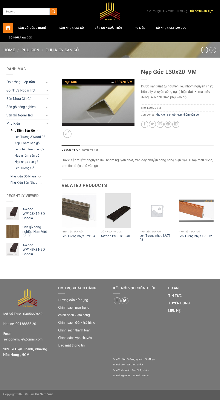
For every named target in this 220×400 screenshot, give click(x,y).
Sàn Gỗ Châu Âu (135, 364)
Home (9, 50)
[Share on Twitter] (152, 124)
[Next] (213, 222)
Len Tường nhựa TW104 (78, 236)
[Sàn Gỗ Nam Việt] (110, 11)
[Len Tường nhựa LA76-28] (157, 210)
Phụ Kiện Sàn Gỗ (62, 50)
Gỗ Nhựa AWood (20, 37)
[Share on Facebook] (144, 124)
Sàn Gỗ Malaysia (121, 370)
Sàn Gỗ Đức (119, 364)
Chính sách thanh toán (74, 330)
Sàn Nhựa (150, 359)
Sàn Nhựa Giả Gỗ (71, 27)
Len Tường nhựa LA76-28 (155, 238)
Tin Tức (168, 11)
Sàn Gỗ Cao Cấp (141, 375)
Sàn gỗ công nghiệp (33, 27)
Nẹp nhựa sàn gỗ (26, 162)
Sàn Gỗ (116, 359)
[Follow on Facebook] (117, 300)
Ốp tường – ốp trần (20, 82)
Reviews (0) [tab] (90, 149)
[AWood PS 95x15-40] (118, 210)
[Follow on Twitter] (124, 300)
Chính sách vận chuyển (75, 338)
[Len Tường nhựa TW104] (79, 210)
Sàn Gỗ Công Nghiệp (132, 359)
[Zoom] (67, 134)
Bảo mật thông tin (71, 345)
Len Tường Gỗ (24, 168)
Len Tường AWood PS (30, 137)
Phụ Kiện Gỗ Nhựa (23, 176)
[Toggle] (47, 82)
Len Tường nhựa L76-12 (195, 236)
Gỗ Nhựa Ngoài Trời (20, 90)
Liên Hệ (182, 11)
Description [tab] (71, 149)
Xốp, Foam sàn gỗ (27, 143)
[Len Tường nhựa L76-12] (196, 210)
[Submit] (53, 11)
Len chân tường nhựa (29, 149)
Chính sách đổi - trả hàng (76, 323)
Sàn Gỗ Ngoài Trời (108, 27)
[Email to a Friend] (160, 124)
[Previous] (62, 222)
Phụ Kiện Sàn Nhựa (24, 183)
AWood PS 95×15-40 (115, 236)
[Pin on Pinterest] (167, 124)
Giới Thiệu (154, 11)
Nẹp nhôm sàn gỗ (27, 155)
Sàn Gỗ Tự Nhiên (140, 370)
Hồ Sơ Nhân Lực (202, 11)
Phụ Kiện (139, 27)
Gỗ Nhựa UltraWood (171, 27)
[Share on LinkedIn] (175, 124)
